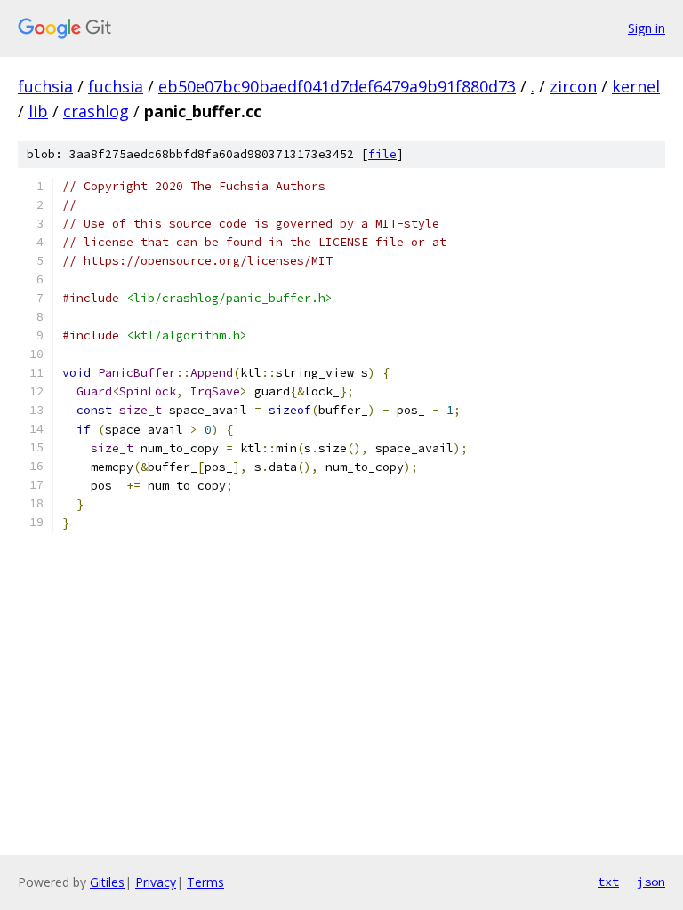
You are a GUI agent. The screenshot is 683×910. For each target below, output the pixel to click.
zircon (573, 86)
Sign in (646, 28)
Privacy (155, 882)
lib (38, 111)
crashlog (96, 111)
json (651, 882)
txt (608, 882)
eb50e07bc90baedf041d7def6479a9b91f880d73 (337, 86)
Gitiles (107, 882)
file (382, 154)
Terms (205, 882)
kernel (636, 86)
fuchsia (45, 86)
